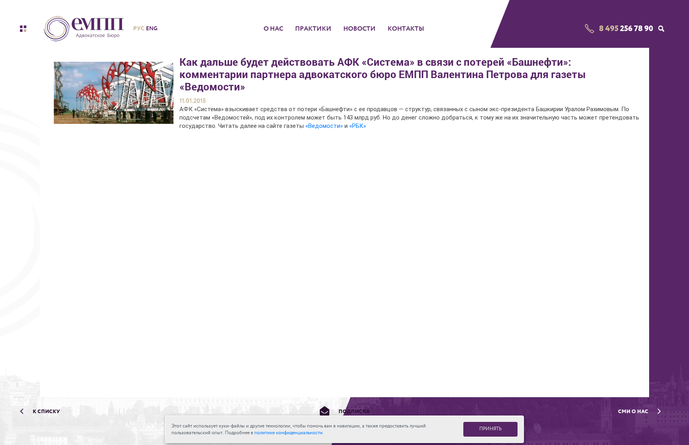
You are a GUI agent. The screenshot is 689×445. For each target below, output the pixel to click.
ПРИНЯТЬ (490, 428)
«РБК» (357, 125)
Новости (359, 28)
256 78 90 (626, 28)
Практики (313, 28)
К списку (45, 411)
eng (151, 28)
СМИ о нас (634, 411)
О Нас (273, 28)
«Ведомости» (324, 125)
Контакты (406, 28)
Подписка (353, 411)
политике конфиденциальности (288, 432)
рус (138, 28)
